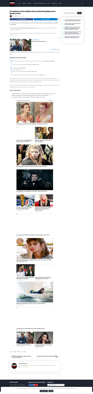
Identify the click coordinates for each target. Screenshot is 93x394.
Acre (11, 351)
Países (60, 3)
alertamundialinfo (15, 16)
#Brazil (24, 68)
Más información (44, 390)
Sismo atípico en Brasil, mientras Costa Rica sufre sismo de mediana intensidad (28, 97)
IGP (21, 351)
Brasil (14, 351)
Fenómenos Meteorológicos (39, 3)
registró (33, 28)
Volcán (48, 3)
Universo (29, 3)
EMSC (18, 351)
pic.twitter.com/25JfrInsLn (31, 71)
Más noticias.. (54, 3)
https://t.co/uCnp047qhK (49, 61)
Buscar (79, 13)
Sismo (25, 351)
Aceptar (50, 390)
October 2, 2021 (36, 64)
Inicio (20, 3)
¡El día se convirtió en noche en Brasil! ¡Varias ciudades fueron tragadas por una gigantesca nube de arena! (34, 93)
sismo (12, 52)
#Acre (21, 68)
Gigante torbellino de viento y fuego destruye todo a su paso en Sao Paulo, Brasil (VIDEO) (30, 95)
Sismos (24, 3)
